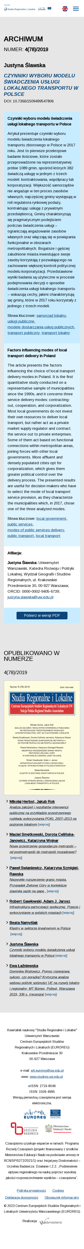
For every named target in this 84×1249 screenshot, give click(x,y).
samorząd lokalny (51, 315)
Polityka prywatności (31, 1190)
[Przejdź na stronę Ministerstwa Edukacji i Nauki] (58, 1129)
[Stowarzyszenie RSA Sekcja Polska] (49, 9)
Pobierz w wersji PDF (42, 615)
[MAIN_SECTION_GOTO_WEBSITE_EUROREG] (35, 1115)
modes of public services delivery (36, 530)
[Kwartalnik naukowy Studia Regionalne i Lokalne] (20, 7)
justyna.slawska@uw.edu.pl (30, 597)
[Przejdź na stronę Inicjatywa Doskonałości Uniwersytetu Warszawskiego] (24, 1129)
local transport (48, 536)
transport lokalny (56, 333)
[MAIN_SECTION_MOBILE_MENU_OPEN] (76, 9)
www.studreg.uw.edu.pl (46, 1076)
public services (20, 524)
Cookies (58, 1190)
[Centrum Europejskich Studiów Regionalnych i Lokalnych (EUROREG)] (42, 9)
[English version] (65, 10)
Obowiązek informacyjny (62, 1197)
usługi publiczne (21, 321)
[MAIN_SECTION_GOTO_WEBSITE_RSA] (55, 1115)
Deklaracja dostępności (21, 1197)
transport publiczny (24, 333)
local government (51, 518)
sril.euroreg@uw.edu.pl (47, 1070)
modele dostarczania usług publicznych (41, 327)
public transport (21, 536)
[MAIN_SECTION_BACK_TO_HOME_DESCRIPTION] (75, 1241)
